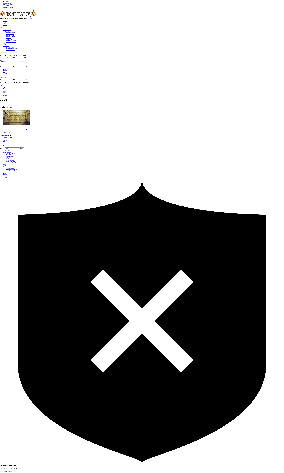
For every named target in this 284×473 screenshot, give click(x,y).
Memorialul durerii (10, 50)
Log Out (5, 96)
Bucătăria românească (11, 40)
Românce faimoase (10, 36)
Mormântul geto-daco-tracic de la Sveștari (15, 129)
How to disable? (4, 471)
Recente (5, 21)
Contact (5, 140)
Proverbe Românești (7, 4)
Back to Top (3, 145)
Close (1, 146)
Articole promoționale (8, 7)
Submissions (6, 90)
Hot (4, 23)
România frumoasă (10, 32)
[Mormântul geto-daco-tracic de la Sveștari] (143, 117)
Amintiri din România (11, 42)
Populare (5, 22)
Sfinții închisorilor (10, 47)
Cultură (4, 43)
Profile (4, 87)
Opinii (4, 44)
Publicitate (5, 139)
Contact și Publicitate (8, 5)
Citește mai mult (7, 132)
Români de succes (10, 35)
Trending (5, 25)
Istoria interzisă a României (12, 48)
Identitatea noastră (7, 31)
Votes (4, 91)
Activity (5, 92)
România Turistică (7, 1)
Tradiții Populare (10, 39)
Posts (4, 88)
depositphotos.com (7, 137)
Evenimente (8, 38)
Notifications (6, 94)
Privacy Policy (6, 143)
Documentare (6, 46)
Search (21, 61)
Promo (4, 141)
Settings (5, 95)
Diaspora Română (7, 3)
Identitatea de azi (7, 30)
